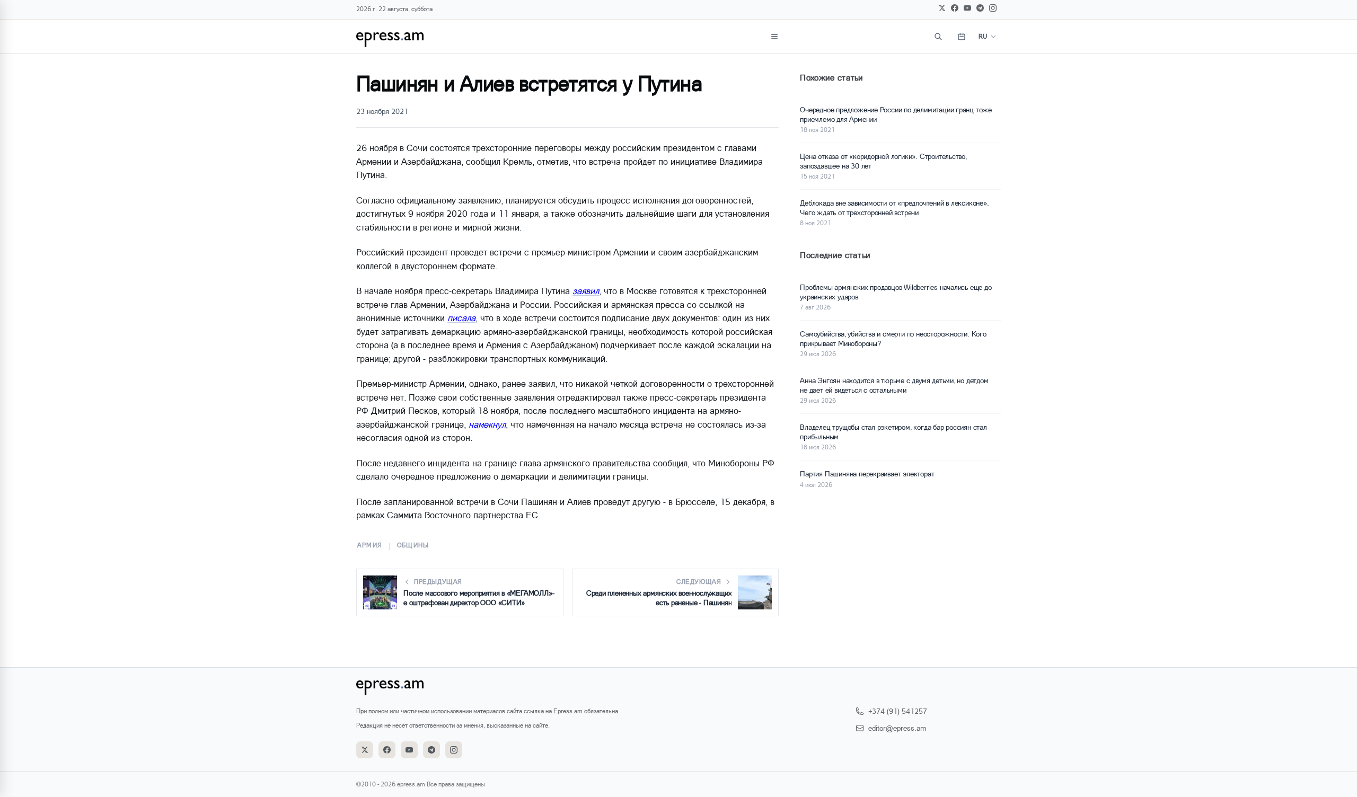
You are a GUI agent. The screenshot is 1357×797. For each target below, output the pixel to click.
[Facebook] (954, 8)
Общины (413, 545)
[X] (942, 8)
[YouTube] (967, 8)
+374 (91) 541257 (897, 710)
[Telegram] (980, 8)
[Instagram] (993, 8)
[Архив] (961, 36)
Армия (369, 545)
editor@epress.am (897, 727)
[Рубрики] (774, 36)
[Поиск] (938, 36)
